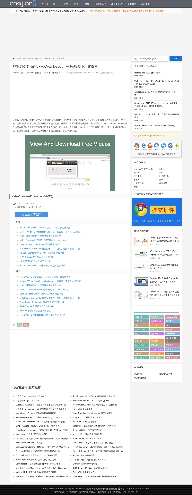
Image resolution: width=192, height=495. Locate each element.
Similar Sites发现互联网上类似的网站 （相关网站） (95, 425)
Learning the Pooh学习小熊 (85, 463)
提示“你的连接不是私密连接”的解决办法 (90, 459)
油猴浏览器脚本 (166, 373)
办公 (55, 3)
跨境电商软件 (140, 377)
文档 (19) (139, 353)
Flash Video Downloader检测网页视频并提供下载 (42, 265)
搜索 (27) (139, 333)
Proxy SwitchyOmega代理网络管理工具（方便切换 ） (96, 404)
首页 (46, 3)
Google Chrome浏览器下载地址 (86, 417)
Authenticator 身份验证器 (84, 455)
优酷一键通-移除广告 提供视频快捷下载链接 (40, 235)
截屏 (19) (169, 353)
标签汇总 (92, 491)
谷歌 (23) (154, 340)
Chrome (145, 3)
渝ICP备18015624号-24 (75, 488)
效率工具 (138, 179)
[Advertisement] (96, 34)
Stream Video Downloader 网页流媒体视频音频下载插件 (40, 421)
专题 (109, 491)
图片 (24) (139, 340)
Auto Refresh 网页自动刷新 (85, 421)
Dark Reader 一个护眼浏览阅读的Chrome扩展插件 (38, 463)
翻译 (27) (154, 329)
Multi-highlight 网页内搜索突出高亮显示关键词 (36, 472)
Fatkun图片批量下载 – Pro (84, 472)
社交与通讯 (139, 183)
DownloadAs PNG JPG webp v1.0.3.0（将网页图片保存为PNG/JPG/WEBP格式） (156, 106)
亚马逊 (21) (170, 345)
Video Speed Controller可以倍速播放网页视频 (36, 413)
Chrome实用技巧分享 (143, 168)
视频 (26, 324)
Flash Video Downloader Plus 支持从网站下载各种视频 (45, 227)
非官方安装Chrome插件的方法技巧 (31, 396)
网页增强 (163, 183)
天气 (161, 172)
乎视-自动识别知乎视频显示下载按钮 (37, 256)
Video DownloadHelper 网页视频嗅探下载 (91, 400)
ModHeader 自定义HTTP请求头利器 (32, 434)
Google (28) (140, 329)
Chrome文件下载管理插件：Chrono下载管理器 (36, 455)
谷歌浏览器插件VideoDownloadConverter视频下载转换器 (55, 66)
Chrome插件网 (23, 4)
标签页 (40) (170, 321)
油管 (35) (139, 325)
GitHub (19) (155, 353)
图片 (87, 3)
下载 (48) (139, 321)
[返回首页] (13, 58)
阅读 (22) (154, 345)
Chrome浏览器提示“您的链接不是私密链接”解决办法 (39, 451)
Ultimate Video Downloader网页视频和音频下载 (42, 244)
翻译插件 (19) (140, 357)
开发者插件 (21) (141, 349)
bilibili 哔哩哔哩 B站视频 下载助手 (35, 261)
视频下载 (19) (156, 357)
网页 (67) (154, 316)
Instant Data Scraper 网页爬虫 (29, 442)
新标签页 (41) (156, 321)
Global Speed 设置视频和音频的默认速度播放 (36, 459)
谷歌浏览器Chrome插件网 (65, 491)
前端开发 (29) (171, 325)
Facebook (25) (171, 333)
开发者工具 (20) (157, 349)
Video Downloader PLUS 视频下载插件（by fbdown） (44, 240)
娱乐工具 (21, 58)
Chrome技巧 (117, 3)
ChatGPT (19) (171, 357)
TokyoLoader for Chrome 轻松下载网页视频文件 (42, 252)
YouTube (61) (171, 316)
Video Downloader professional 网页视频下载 (93, 413)
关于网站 (83, 491)
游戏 (161, 179)
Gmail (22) (139, 345)
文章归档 (102, 491)
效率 (66, 3)
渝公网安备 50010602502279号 (135, 488)
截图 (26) (154, 333)
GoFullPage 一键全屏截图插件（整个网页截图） (94, 442)
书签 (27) (169, 329)
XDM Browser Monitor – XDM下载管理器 (91, 467)
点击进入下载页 (31, 214)
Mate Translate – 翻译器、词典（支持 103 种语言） (38, 425)
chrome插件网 (34, 72)
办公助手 (163, 168)
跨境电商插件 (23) (171, 339)
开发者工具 (100, 3)
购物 (136, 186)
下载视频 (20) (171, 349)
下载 (19, 324)
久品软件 (138, 373)
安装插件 (131, 3)
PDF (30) (154, 325)
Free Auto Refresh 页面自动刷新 (87, 438)
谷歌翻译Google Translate (27, 400)
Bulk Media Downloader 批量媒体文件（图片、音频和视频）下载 (50, 248)
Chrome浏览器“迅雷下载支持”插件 (88, 430)
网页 (76, 3)
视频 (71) (139, 316)
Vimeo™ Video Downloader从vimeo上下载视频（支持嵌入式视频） (51, 231)
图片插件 (138, 172)
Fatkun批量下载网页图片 (83, 408)
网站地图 (117, 491)
